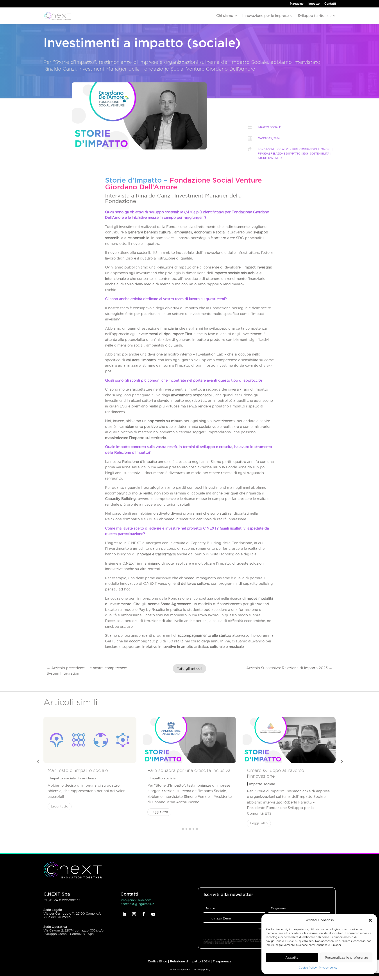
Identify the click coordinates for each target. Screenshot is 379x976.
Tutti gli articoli (189, 669)
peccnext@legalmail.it (137, 904)
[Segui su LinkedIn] (124, 914)
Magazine (297, 4)
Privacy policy (328, 967)
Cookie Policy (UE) (179, 969)
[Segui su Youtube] (153, 914)
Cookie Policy (308, 967)
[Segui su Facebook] (144, 914)
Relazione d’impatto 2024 (190, 961)
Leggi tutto (59, 806)
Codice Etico (157, 961)
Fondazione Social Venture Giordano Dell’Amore (183, 183)
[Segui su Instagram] (134, 914)
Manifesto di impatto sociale (78, 770)
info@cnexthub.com (135, 900)
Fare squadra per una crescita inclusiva (189, 770)
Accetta (292, 958)
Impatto (314, 4)
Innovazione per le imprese (265, 16)
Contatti (330, 4)
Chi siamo (224, 16)
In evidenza (87, 778)
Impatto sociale (269, 127)
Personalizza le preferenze (346, 958)
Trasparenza (222, 961)
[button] (370, 920)
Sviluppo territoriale (314, 16)
